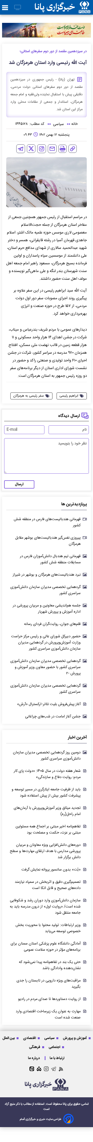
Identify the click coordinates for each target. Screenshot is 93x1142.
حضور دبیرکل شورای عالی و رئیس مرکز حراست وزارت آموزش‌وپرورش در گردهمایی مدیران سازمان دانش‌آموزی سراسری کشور (46, 642)
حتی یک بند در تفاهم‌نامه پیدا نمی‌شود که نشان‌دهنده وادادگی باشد (50, 965)
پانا (65, 1104)
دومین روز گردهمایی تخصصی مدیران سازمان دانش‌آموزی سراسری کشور (47, 756)
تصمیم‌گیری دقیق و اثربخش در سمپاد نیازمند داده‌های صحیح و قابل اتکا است (48, 885)
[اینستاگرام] (41, 148)
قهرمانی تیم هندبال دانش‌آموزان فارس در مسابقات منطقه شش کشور (50, 559)
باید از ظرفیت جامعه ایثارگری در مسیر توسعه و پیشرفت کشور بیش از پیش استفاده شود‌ (46, 793)
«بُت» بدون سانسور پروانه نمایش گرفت (51, 870)
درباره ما (34, 1058)
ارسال (19, 484)
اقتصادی (30, 1038)
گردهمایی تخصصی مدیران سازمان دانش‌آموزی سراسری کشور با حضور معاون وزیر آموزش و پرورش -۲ (45, 667)
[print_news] (62, 149)
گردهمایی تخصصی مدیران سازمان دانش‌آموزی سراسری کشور (45, 590)
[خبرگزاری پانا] (62, 7)
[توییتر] (31, 148)
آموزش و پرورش (75, 1038)
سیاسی (49, 1038)
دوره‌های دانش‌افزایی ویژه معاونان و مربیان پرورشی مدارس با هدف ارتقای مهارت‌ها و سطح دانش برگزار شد (45, 851)
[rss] (61, 1069)
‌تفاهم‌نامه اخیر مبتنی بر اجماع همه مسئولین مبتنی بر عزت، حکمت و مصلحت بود (48, 829)
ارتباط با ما (57, 1058)
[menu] (5, 8)
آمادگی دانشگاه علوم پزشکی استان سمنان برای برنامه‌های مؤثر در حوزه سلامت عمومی (46, 947)
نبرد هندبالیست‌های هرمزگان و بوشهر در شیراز (47, 575)
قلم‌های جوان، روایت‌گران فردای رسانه (52, 624)
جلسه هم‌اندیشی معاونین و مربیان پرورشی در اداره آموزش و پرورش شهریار (47, 609)
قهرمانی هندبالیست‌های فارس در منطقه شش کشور (47, 522)
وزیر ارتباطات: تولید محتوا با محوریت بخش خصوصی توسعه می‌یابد (48, 928)
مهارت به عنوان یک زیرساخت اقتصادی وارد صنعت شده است (48, 1014)
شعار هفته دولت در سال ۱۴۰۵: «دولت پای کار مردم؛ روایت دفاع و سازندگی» (47, 774)
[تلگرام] (20, 148)
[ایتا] (31, 1068)
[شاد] (39, 1068)
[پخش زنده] (17, 8)
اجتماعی (55, 1047)
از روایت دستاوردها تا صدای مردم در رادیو (49, 999)
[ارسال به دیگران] (52, 148)
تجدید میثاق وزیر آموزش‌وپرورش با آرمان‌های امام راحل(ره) (47, 811)
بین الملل (9, 1038)
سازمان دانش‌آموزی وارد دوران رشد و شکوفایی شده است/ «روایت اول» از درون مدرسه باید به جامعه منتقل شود (45, 906)
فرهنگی (35, 1047)
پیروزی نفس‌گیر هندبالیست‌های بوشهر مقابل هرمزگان (48, 541)
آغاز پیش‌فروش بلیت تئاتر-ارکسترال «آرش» (49, 704)
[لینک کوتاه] (72, 149)
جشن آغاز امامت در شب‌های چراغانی (53, 717)
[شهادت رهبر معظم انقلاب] (46, 30)
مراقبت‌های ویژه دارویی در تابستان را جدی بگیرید (49, 984)
